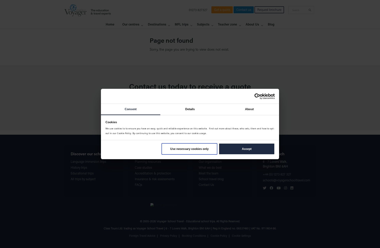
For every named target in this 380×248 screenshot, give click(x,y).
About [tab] (249, 109)
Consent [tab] (131, 109)
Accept (247, 149)
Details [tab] (190, 109)
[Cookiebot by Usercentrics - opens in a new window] (257, 96)
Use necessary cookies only (189, 149)
